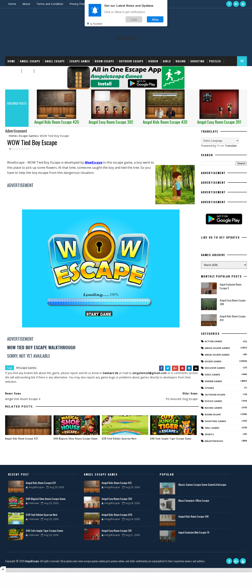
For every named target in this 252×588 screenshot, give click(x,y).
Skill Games (212, 427)
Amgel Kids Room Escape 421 (21, 438)
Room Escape (104, 61)
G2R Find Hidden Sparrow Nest (119, 438)
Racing (181, 61)
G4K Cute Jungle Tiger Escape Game (170, 438)
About (26, 4)
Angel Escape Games (217, 354)
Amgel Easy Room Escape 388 (233, 302)
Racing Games (213, 407)
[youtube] (243, 4)
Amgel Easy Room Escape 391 (117, 530)
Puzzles (215, 61)
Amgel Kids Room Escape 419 (233, 318)
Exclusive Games (215, 367)
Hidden (153, 61)
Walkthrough (214, 441)
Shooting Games (215, 421)
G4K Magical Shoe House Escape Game (76, 438)
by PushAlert (96, 23)
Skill (27, 71)
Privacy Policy (78, 4)
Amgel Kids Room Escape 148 (193, 516)
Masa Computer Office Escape (193, 500)
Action (41, 71)
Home (12, 4)
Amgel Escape (30, 61)
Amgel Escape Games (217, 348)
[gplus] (236, 4)
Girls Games (212, 374)
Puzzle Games (213, 401)
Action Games (213, 341)
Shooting (197, 61)
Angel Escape (55, 61)
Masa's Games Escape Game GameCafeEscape (202, 484)
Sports (13, 71)
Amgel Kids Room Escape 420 (117, 514)
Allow (155, 19)
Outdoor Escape (131, 61)
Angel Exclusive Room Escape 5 (230, 286)
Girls (167, 61)
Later (134, 19)
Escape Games (79, 61)
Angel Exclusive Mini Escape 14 (193, 532)
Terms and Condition (49, 4)
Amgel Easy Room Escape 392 (117, 499)
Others (209, 387)
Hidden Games (213, 381)
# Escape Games (26, 368)
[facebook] (229, 4)
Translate (231, 145)
